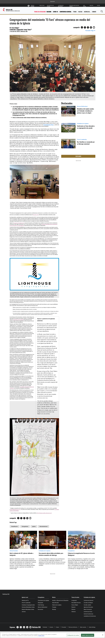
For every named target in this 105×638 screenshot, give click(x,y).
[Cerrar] (102, 634)
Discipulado (40, 602)
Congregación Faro (48, 125)
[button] (101, 11)
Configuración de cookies (73, 635)
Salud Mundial (55, 602)
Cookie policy (41, 635)
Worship (54, 609)
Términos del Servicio (72, 627)
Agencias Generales (88, 607)
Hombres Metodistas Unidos (28, 607)
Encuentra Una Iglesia (50, 6)
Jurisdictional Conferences (90, 616)
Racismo (49, 12)
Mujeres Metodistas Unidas (28, 609)
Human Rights (75, 605)
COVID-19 (55, 12)
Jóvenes (24, 611)
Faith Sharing (41, 605)
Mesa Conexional (88, 609)
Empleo (57, 627)
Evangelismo (25, 526)
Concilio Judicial (87, 605)
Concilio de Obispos (88, 602)
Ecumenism (40, 609)
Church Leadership (82, 139)
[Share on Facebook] (82, 27)
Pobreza (73, 609)
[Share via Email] (94, 27)
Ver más (78, 156)
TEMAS (74, 12)
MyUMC (98, 5)
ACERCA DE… (87, 12)
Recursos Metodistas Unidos (74, 6)
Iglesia (34, 526)
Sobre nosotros (83, 627)
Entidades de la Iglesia (82, 123)
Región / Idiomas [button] (32, 6)
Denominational (43, 526)
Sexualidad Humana (76, 602)
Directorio (41, 5)
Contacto (51, 627)
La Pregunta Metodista (61, 6)
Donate (94, 12)
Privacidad (64, 627)
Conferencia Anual (88, 611)
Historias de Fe (25, 600)
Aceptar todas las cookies (87, 635)
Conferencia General (65, 12)
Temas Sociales (14, 550)
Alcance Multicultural (82, 106)
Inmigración (74, 600)
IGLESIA (80, 12)
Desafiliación (14, 526)
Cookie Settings (92, 627)
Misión (54, 597)
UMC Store (84, 6)
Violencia (74, 611)
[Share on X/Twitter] (85, 27)
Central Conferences (88, 614)
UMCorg (91, 5)
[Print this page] (91, 27)
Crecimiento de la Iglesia (43, 600)
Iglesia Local (25, 597)
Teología (54, 607)
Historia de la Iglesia (56, 605)
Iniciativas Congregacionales (28, 605)
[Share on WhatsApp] (88, 27)
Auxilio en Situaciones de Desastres (60, 600)
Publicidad (45, 627)
